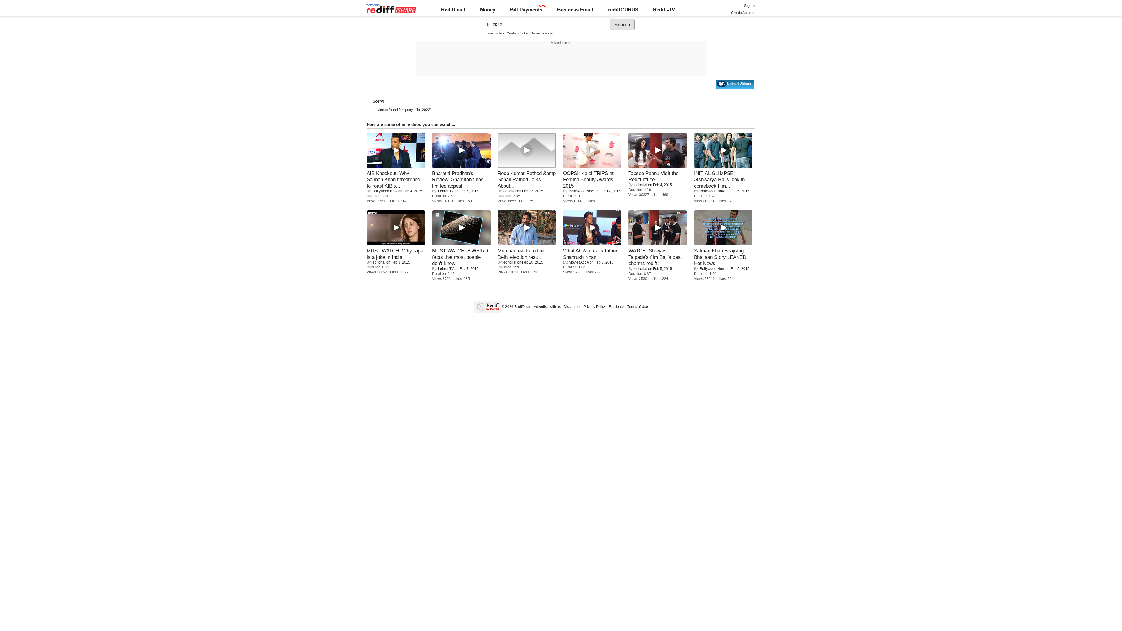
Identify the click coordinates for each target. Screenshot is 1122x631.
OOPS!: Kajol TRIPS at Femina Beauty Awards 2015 (588, 179)
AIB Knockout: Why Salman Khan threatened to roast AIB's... (393, 179)
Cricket (523, 33)
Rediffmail (453, 9)
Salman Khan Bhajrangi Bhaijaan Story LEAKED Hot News (720, 257)
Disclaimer (572, 307)
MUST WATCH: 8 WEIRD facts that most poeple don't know (460, 257)
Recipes (548, 33)
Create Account (743, 13)
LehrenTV (446, 191)
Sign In (749, 6)
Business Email (575, 9)
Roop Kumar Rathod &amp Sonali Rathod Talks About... (527, 179)
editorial (509, 191)
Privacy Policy (594, 307)
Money (487, 9)
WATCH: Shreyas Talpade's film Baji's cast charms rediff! (655, 257)
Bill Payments (526, 9)
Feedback (616, 307)
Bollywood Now (385, 191)
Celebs (512, 33)
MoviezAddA (579, 262)
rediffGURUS (623, 9)
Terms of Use (637, 307)
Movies (535, 33)
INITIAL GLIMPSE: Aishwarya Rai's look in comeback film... (719, 179)
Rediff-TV (664, 9)
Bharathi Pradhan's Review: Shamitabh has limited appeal (458, 179)
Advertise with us (547, 307)
